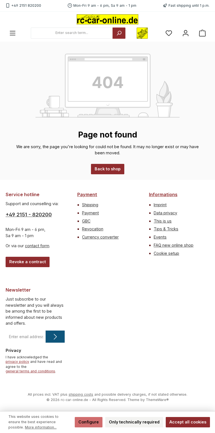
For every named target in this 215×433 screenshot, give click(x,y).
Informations (163, 194)
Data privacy (165, 212)
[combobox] (72, 33)
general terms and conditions (30, 371)
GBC (86, 221)
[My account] (186, 33)
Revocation (92, 228)
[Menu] (13, 33)
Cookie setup (166, 253)
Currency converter (100, 237)
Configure (88, 422)
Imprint (160, 204)
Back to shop (108, 168)
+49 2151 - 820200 (29, 214)
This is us (163, 221)
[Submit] (55, 336)
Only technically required (134, 422)
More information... (41, 427)
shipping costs (81, 394)
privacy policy (17, 361)
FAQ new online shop (173, 245)
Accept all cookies (187, 422)
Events (160, 237)
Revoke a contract (27, 261)
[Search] (119, 33)
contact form (37, 245)
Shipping (90, 204)
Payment (87, 194)
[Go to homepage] (107, 19)
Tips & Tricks (166, 228)
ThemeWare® (157, 400)
